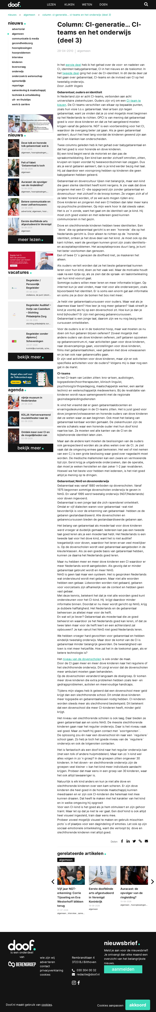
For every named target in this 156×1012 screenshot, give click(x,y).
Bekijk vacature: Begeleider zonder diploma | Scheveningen (30, 341)
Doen (103, 4)
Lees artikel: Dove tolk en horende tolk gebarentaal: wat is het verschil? (30, 148)
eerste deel (73, 65)
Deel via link (140, 841)
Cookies (45, 974)
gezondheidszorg (22, 43)
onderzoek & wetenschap (27, 76)
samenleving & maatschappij (28, 90)
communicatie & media (25, 38)
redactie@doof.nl (88, 974)
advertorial (18, 29)
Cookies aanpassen (110, 1005)
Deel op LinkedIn (128, 841)
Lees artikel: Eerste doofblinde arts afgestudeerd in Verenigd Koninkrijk (102, 889)
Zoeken (146, 4)
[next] (152, 882)
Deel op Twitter (134, 841)
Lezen (51, 4)
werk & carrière (21, 104)
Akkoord (137, 1004)
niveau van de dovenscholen (82, 659)
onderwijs (18, 71)
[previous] (53, 882)
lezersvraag (19, 66)
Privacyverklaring (51, 970)
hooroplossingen (138, 905)
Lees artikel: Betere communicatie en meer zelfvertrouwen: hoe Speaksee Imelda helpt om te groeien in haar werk (30, 207)
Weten (87, 4)
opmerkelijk (19, 80)
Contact (45, 966)
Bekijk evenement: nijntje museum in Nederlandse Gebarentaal (30, 401)
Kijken (69, 4)
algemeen (84, 51)
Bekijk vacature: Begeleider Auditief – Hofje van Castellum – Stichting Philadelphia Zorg (30, 314)
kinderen (17, 61)
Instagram (74, 983)
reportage (18, 85)
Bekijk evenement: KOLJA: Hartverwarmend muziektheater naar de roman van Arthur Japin (30, 418)
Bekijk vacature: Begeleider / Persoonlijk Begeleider (30, 288)
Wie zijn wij (47, 957)
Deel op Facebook (122, 841)
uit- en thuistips (21, 99)
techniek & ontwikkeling (26, 94)
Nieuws (15, 23)
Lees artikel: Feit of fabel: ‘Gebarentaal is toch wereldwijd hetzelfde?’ (30, 167)
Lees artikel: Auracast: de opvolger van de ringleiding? (134, 886)
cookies (46, 1004)
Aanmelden (123, 969)
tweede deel (70, 73)
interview (72, 913)
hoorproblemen (21, 52)
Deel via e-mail (146, 841)
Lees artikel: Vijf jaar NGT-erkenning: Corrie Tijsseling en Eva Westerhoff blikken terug (71, 891)
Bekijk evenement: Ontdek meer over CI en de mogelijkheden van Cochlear (30, 436)
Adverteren (47, 962)
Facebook (80, 983)
